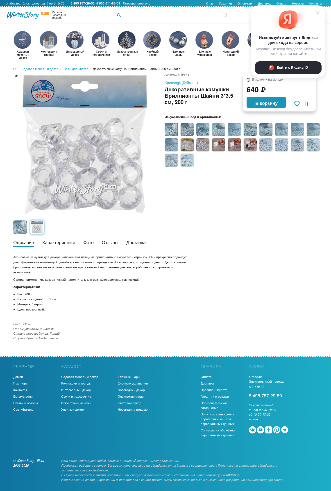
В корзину (266, 103)
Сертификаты (23, 409)
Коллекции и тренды (76, 383)
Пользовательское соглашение (214, 405)
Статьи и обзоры (25, 403)
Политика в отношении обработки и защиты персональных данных (217, 419)
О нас (209, 3)
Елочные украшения (133, 383)
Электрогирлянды (131, 396)
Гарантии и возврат (215, 396)
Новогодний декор (131, 389)
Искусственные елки (76, 403)
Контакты (20, 389)
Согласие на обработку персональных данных (218, 432)
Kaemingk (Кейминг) (181, 82)
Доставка (207, 383)
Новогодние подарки (133, 409)
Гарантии (225, 3)
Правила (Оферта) (215, 389)
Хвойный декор (72, 409)
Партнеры (20, 383)
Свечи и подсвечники (77, 396)
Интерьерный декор (76, 389)
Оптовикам (245, 3)
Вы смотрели (23, 396)
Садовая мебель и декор (79, 376)
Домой (18, 376)
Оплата (206, 376)
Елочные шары (129, 376)
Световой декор (129, 403)
